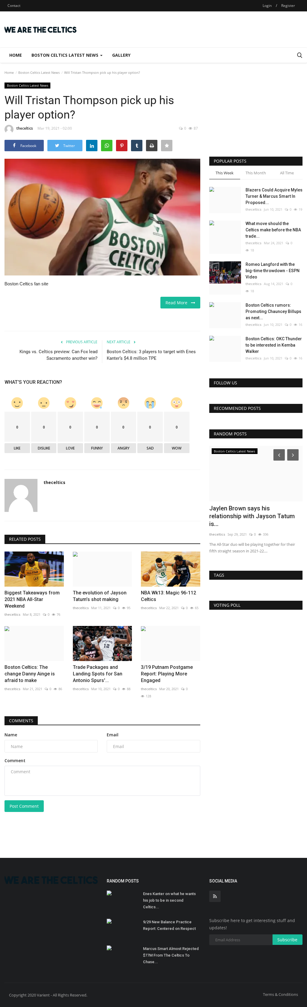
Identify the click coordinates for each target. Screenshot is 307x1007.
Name (10, 735)
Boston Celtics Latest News (39, 72)
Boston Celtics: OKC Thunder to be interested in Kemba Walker (274, 345)
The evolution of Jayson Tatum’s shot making (100, 596)
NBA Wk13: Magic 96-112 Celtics (168, 596)
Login (267, 5)
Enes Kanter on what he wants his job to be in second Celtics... (169, 900)
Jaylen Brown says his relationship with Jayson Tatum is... (252, 516)
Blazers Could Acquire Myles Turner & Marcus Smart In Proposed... (274, 196)
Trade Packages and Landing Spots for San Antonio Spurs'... (97, 673)
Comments (21, 720)
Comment (14, 760)
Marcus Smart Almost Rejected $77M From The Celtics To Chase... (171, 955)
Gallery (121, 55)
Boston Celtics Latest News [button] (65, 55)
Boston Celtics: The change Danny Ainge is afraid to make (29, 673)
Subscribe (287, 939)
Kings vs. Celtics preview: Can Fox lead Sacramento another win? (58, 355)
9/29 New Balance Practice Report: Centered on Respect (169, 925)
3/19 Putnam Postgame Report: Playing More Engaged (167, 673)
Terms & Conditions (280, 994)
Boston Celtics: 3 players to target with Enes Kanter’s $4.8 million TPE (151, 355)
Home (15, 55)
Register (288, 5)
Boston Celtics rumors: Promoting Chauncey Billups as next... (273, 311)
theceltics (24, 128)
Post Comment (24, 806)
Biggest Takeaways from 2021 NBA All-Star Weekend (32, 599)
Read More (178, 302)
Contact (13, 5)
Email (112, 735)
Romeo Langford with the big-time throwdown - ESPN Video (273, 270)
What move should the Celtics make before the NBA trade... (273, 230)
